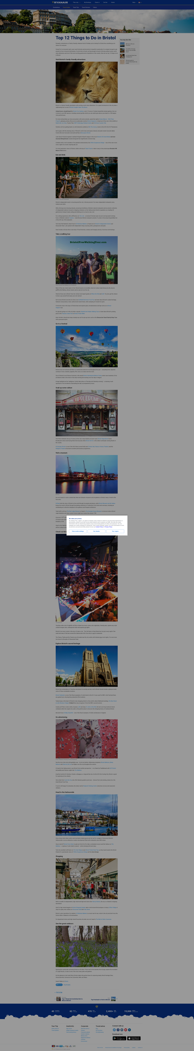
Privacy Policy (108, 527)
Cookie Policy (99, 527)
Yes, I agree (115, 531)
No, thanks (96, 531)
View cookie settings (78, 531)
